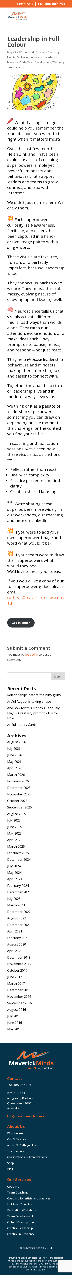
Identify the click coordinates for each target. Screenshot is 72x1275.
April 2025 (14, 840)
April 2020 (14, 951)
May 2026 (14, 761)
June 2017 (14, 977)
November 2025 (19, 794)
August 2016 (16, 1009)
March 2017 (16, 983)
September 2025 (19, 807)
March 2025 (16, 846)
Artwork (30, 52)
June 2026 (14, 755)
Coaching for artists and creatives (29, 1198)
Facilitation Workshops (22, 1210)
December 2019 (19, 957)
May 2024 (14, 872)
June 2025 (14, 827)
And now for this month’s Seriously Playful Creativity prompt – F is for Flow (33, 713)
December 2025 (19, 788)
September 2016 (19, 1003)
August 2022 (16, 918)
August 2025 (16, 814)
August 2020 (16, 944)
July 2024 (14, 866)
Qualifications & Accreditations (27, 1157)
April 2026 (14, 768)
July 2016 (14, 1016)
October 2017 (17, 970)
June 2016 (14, 1022)
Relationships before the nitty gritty (34, 695)
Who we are (15, 1133)
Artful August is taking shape (29, 701)
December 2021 (19, 925)
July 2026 (14, 748)
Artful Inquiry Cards (22, 724)
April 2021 (14, 931)
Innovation (37, 57)
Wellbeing (58, 62)
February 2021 (18, 938)
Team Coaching (17, 1192)
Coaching (13, 1186)
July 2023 (14, 898)
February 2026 (18, 781)
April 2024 (14, 879)
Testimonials (15, 1151)
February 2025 (18, 853)
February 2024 (18, 885)
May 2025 (14, 833)
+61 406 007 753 (51, 3)
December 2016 (19, 990)
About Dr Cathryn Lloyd (22, 1145)
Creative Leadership (20, 1228)
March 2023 (16, 905)
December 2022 (19, 912)
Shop (10, 1163)
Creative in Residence (21, 1234)
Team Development (39, 62)
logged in (31, 654)
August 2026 (16, 742)
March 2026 (16, 774)
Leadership (52, 57)
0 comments (16, 67)
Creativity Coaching (47, 52)
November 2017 (19, 964)
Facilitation (23, 57)
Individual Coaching (19, 1204)
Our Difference (16, 1139)
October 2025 (17, 801)
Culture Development (21, 1222)
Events (11, 57)
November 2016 (19, 996)
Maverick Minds (16, 62)
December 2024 (19, 859)
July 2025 (14, 820)
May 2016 (14, 1029)
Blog (10, 1169)
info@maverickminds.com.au (26, 1116)
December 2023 (19, 892)
